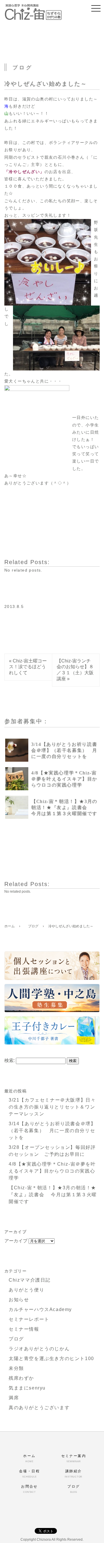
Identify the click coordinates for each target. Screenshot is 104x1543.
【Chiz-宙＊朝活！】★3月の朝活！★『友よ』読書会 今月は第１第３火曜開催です (64, 807)
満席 (14, 1397)
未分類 (16, 1368)
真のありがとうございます (39, 1407)
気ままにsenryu (27, 1387)
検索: (9, 1060)
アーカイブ (15, 1240)
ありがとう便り (26, 1289)
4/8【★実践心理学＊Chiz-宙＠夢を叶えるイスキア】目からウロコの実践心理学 (64, 778)
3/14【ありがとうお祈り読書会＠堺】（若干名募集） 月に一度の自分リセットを (64, 750)
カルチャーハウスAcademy (40, 1309)
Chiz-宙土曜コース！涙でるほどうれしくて (28, 666)
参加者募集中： (26, 721)
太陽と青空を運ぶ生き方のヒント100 (51, 1358)
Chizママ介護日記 (30, 1280)
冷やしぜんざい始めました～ (45, 83)
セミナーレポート (29, 1319)
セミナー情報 (24, 1329)
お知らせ (19, 1299)
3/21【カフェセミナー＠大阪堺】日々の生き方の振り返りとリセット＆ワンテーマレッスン (52, 1107)
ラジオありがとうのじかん (39, 1348)
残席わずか (21, 1378)
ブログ (16, 1338)
